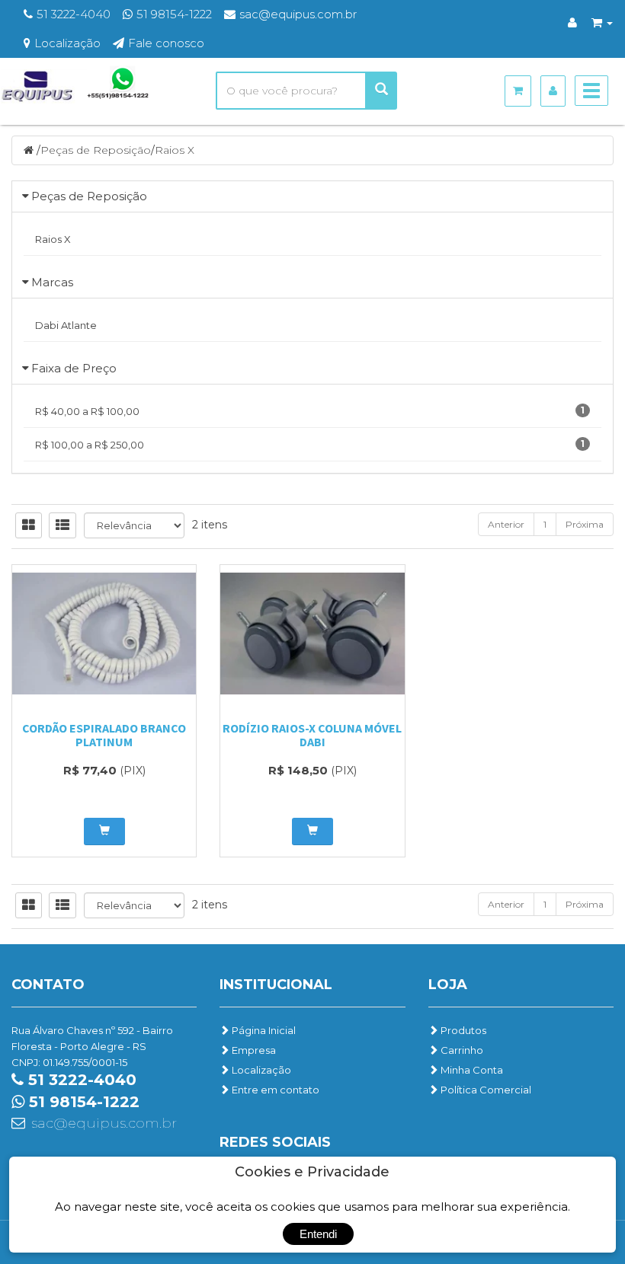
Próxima (585, 524)
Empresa (252, 1050)
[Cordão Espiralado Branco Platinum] (104, 633)
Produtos (462, 1030)
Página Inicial (262, 1030)
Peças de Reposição (95, 150)
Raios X (174, 150)
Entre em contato (274, 1090)
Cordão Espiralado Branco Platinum (104, 734)
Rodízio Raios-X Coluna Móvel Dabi (312, 734)
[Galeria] (28, 525)
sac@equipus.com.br (104, 1123)
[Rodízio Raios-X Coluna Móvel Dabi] (312, 633)
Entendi (318, 1233)
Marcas (52, 282)
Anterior (506, 524)
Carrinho (460, 1050)
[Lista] (62, 525)
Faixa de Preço (74, 368)
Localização (260, 1070)
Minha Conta (470, 1070)
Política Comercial (484, 1090)
